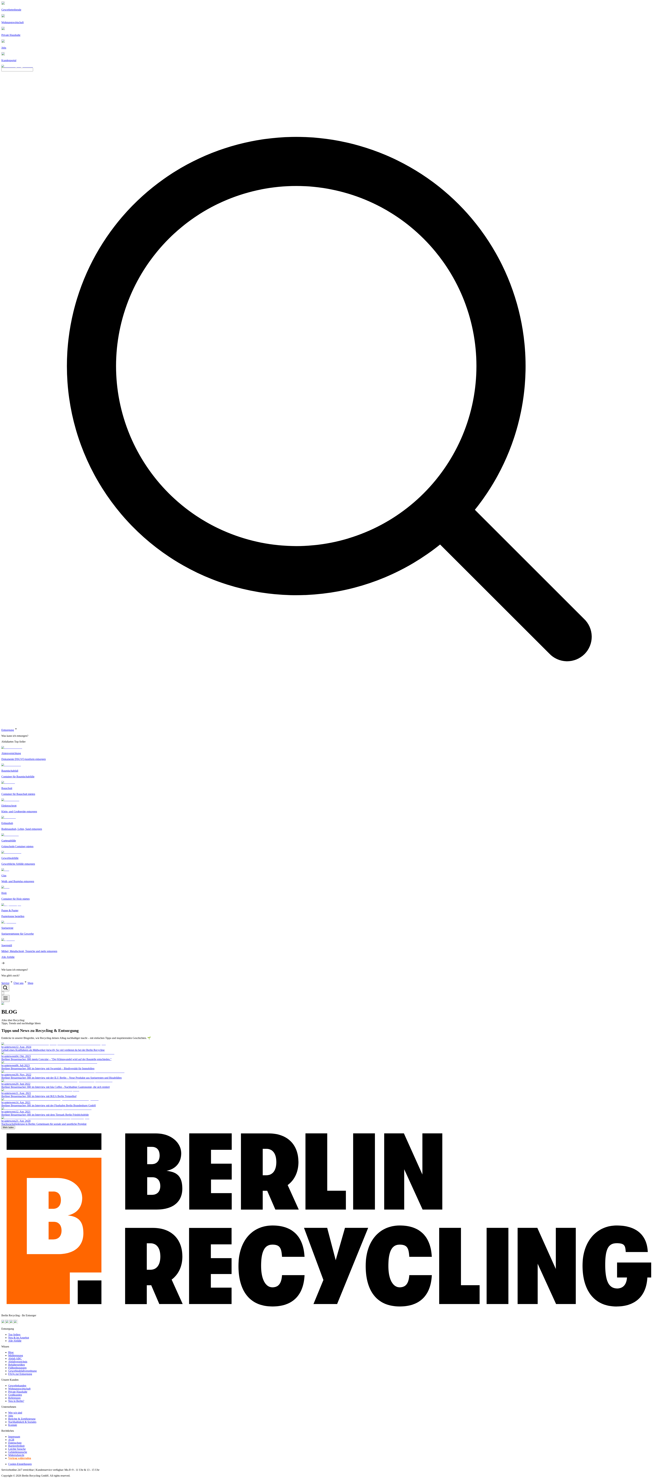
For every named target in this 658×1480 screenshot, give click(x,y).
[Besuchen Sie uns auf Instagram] (7, 1322)
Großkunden (15, 1394)
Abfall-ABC (15, 1358)
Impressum (14, 1436)
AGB (11, 1439)
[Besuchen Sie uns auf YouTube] (3, 1322)
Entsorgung (7, 730)
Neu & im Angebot (18, 1337)
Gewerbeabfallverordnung (22, 1370)
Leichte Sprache (17, 1448)
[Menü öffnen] (5, 998)
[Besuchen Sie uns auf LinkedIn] (16, 1322)
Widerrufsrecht (16, 1455)
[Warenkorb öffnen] (2, 993)
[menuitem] (329, 735)
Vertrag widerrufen (19, 1458)
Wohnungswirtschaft (19, 1388)
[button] (329, 852)
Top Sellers (14, 1334)
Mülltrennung (15, 1355)
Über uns (18, 983)
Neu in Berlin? (16, 1401)
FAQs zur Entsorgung (20, 1373)
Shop (30, 983)
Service (5, 983)
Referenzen (14, 1397)
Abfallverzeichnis (17, 1361)
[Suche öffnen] (5, 988)
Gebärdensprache (17, 1452)
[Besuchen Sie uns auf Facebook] (12, 1322)
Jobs (10, 1415)
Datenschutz (15, 1442)
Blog (11, 1352)
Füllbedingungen (17, 1367)
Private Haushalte (17, 1391)
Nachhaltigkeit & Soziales (22, 1421)
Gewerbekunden (17, 1385)
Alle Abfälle (14, 1340)
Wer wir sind (15, 1412)
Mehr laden (8, 1127)
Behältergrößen (16, 1364)
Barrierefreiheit (16, 1445)
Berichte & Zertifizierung (21, 1418)
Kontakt (12, 1424)
